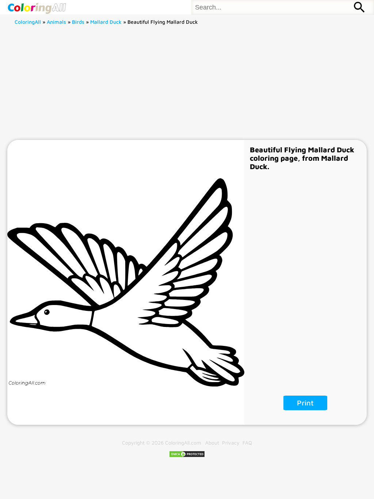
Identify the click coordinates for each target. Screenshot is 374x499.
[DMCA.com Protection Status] (187, 456)
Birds (78, 22)
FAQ (247, 442)
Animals (56, 22)
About (212, 442)
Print (305, 403)
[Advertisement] (187, 85)
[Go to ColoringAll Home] (36, 7)
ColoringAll (28, 22)
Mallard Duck (106, 22)
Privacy (231, 442)
